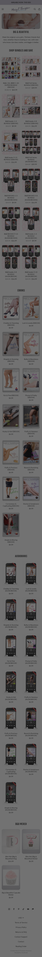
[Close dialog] (40, 466)
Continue (11, 483)
